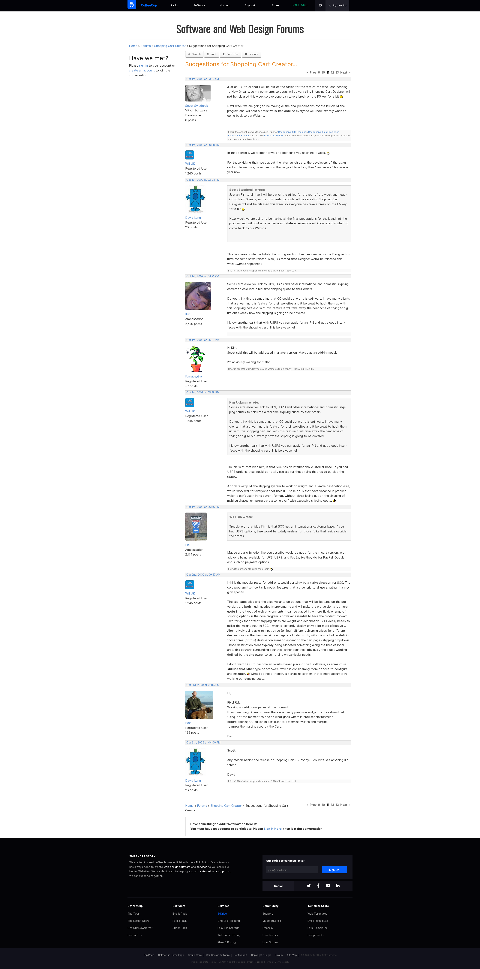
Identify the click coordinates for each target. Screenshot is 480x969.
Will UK (190, 163)
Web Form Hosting (229, 935)
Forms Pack (179, 920)
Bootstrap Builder (274, 135)
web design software (177, 866)
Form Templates (318, 927)
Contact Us (135, 935)
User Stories (270, 942)
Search (195, 54)
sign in (144, 65)
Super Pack (179, 927)
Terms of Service (274, 962)
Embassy (267, 927)
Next (343, 72)
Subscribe (231, 54)
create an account (142, 70)
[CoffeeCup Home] (149, 5)
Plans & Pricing (227, 942)
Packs (174, 5)
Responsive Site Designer (292, 132)
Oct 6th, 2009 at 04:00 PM (203, 742)
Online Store (195, 955)
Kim (187, 314)
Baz (188, 723)
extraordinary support (214, 871)
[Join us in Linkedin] (338, 886)
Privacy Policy (253, 962)
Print (212, 54)
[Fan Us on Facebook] (318, 886)
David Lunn (193, 218)
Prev (313, 72)
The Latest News (138, 920)
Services (224, 905)
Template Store (318, 905)
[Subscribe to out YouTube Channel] (328, 886)
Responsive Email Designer (323, 132)
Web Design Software (218, 955)
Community (270, 905)
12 (332, 72)
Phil (187, 545)
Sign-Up (334, 869)
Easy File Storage (228, 927)
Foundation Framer (238, 135)
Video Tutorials (271, 920)
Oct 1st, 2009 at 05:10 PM (202, 339)
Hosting (225, 5)
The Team (134, 913)
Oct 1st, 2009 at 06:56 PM (203, 506)
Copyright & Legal (261, 955)
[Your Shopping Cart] (320, 5)
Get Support (240, 955)
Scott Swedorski (196, 105)
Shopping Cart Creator (170, 46)
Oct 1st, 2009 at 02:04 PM (203, 179)
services (202, 866)
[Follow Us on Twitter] (309, 886)
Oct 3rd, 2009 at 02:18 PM (202, 684)
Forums (146, 46)
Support (250, 5)
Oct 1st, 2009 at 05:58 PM (202, 392)
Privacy (279, 955)
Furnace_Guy (194, 376)
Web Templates (317, 913)
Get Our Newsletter (140, 927)
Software (199, 5)
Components (316, 935)
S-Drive (222, 913)
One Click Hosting (229, 920)
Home (133, 46)
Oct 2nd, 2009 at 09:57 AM (203, 574)
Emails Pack (179, 913)
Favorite (252, 54)
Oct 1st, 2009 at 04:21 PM (202, 276)
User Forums (270, 935)
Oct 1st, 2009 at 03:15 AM (202, 78)
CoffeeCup (135, 905)
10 (323, 72)
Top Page (149, 955)
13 (337, 72)
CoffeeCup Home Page (171, 955)
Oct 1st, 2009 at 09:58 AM (203, 145)
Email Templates (318, 920)
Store (275, 5)
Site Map (292, 955)
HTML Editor (300, 5)
